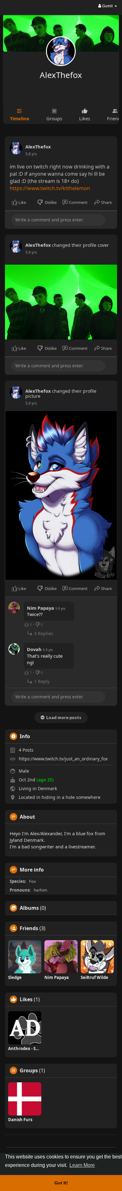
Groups (29, 1070)
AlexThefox (61, 74)
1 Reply (41, 681)
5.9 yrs (31, 252)
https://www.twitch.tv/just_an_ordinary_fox (63, 759)
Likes (26, 999)
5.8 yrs (31, 154)
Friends (29, 928)
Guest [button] (107, 5)
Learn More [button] (82, 1165)
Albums (29, 907)
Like (22, 202)
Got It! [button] (61, 1182)
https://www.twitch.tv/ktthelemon (50, 188)
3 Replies (43, 633)
